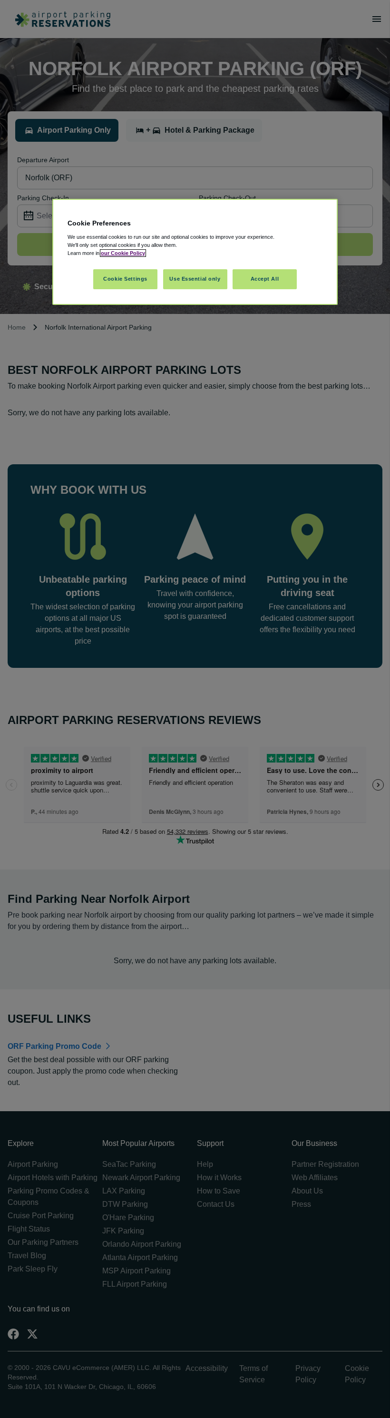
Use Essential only (194, 279)
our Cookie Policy (123, 253)
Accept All (265, 279)
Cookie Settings (125, 279)
